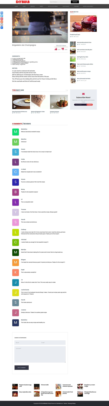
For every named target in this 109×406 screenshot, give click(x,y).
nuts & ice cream (53, 6)
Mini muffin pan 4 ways (84, 71)
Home (16, 6)
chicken (76, 6)
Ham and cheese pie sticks (85, 64)
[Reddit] (1, 21)
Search (75, 1)
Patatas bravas (54, 111)
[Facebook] (1, 12)
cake (24, 6)
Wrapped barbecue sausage (90, 392)
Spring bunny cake (82, 57)
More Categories (88, 6)
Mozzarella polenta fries (84, 42)
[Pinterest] (1, 18)
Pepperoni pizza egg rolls (25, 385)
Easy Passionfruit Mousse (19, 111)
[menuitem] (62, 41)
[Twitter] (1, 15)
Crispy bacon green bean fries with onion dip (47, 393)
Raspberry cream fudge (89, 385)
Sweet (41, 6)
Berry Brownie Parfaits (83, 78)
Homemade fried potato (68, 392)
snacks (33, 6)
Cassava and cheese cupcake (68, 385)
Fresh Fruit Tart (75, 34)
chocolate (66, 6)
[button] (17, 41)
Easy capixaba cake (25, 392)
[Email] (1, 24)
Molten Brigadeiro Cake (38, 111)
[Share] (1, 27)
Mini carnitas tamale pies (84, 49)
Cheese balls (45, 385)
